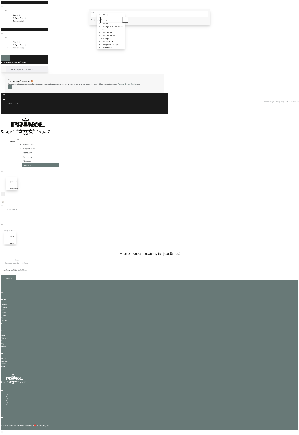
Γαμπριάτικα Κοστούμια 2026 (112, 28)
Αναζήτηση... (95, 20)
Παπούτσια (107, 32)
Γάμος (105, 23)
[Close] (1, 2)
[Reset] (5, 58)
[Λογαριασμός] (8, 175)
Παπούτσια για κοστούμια (108, 37)
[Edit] (2, 6)
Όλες (105, 14)
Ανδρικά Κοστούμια (111, 44)
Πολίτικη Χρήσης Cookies (127, 84)
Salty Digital (44, 425)
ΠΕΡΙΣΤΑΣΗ (108, 41)
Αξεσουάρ (107, 47)
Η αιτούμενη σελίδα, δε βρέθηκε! (16, 263)
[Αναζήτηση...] (3, 194)
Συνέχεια (8, 278)
